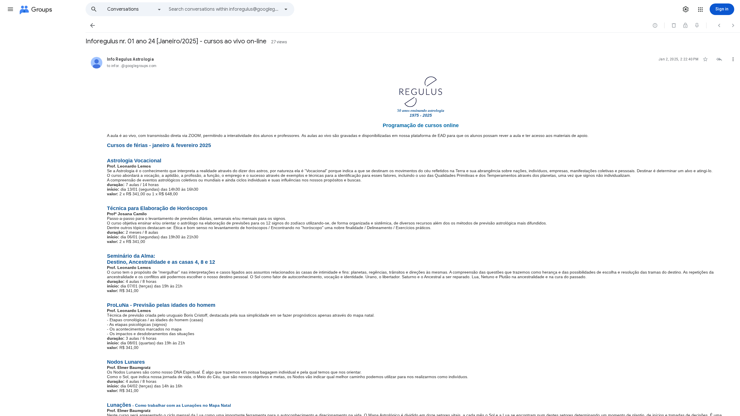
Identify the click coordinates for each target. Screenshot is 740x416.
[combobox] (224, 9)
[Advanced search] (286, 9)
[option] (134, 9)
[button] (10, 9)
